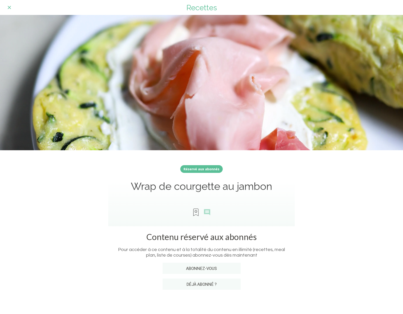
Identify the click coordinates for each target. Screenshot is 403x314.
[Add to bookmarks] (196, 212)
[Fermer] (9, 7)
